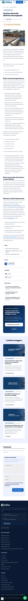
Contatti (2, 594)
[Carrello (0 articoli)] (14, 2)
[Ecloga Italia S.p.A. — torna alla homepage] (7, 2)
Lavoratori (3, 555)
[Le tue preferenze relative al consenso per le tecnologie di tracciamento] (2, 598)
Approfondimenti (12, 7)
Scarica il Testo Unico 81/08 (6, 582)
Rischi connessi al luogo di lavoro (12, 248)
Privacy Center (15, 594)
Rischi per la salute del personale (12, 254)
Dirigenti (3, 564)
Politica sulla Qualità (5, 584)
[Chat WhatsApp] (25, 598)
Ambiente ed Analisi (5, 546)
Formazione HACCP (5, 568)
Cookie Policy (8, 594)
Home (4, 7)
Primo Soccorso (4, 560)
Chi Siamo (3, 576)
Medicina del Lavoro (5, 540)
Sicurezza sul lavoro (5, 537)
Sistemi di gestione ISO (5, 544)
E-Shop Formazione (5, 535)
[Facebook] (2, 528)
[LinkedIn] (5, 528)
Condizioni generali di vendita (7, 589)
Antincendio (3, 558)
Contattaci (19, 2)
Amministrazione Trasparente (7, 586)
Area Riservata (4, 580)
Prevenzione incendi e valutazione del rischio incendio (12, 548)
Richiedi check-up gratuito (13, 324)
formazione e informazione (10, 237)
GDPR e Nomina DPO (5, 542)
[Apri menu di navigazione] (25, 2)
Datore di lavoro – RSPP (6, 566)
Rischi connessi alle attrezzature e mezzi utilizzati (13, 251)
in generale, (11, 218)
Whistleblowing (22, 594)
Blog (7, 7)
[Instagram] (8, 528)
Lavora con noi (4, 578)
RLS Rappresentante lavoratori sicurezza (9, 562)
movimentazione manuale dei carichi (12, 205)
